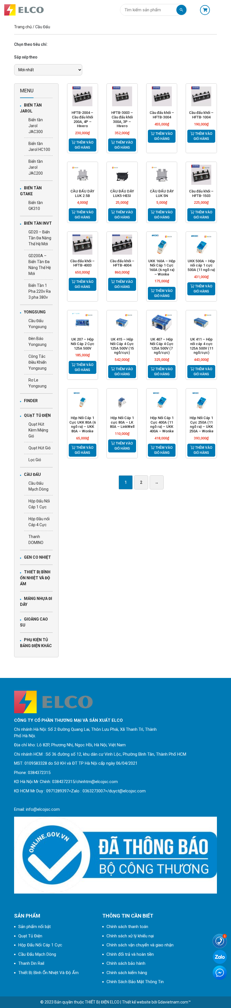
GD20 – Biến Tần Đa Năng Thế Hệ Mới (39, 238)
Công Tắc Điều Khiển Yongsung (37, 362)
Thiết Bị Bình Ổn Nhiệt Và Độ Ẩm (35, 578)
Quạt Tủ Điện (37, 415)
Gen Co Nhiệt (37, 557)
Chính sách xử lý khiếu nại (130, 935)
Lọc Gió (34, 460)
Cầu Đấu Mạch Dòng (37, 954)
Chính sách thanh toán (127, 926)
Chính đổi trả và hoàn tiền (130, 954)
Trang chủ (23, 27)
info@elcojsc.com (43, 809)
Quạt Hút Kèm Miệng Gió (38, 430)
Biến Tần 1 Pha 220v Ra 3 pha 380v (39, 291)
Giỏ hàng (206, 10)
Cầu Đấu (32, 474)
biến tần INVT (38, 223)
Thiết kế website (136, 1002)
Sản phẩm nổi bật (34, 926)
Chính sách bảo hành (125, 963)
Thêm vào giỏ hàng (84, 144)
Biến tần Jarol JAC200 (35, 167)
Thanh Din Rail (31, 963)
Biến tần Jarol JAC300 (35, 126)
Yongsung (35, 312)
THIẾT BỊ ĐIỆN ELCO (102, 1002)
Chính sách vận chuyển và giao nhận (140, 945)
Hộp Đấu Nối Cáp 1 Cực (40, 945)
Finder (31, 400)
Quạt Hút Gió (39, 448)
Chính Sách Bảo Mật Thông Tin (135, 981)
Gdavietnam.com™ (174, 1002)
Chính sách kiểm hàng (126, 972)
